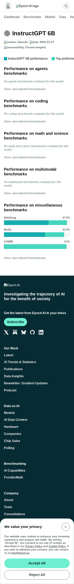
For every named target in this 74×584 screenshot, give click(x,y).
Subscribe (15, 322)
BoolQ (7, 229)
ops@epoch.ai (20, 552)
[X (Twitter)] (6, 332)
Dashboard (12, 17)
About (8, 500)
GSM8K (8, 241)
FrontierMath (13, 477)
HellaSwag (10, 217)
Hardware (11, 426)
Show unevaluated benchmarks (25, 89)
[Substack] (15, 332)
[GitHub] (32, 332)
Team (8, 507)
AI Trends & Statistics (20, 362)
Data (62, 17)
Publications (13, 369)
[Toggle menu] (8, 6)
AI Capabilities (14, 470)
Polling (9, 448)
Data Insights (14, 376)
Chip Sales (12, 441)
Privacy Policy (33, 546)
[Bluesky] (23, 332)
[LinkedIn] (41, 332)
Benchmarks (32, 17)
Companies (12, 433)
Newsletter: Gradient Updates (26, 383)
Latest (8, 355)
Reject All (37, 575)
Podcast (10, 390)
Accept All (37, 563)
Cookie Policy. (57, 546)
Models (50, 17)
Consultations (14, 514)
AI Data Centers (15, 419)
